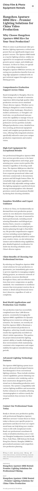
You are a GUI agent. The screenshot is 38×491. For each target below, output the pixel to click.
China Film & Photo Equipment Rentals (14, 6)
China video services (9, 455)
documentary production (14, 457)
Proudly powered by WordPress (12, 488)
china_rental (19, 453)
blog (27, 453)
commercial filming (21, 455)
